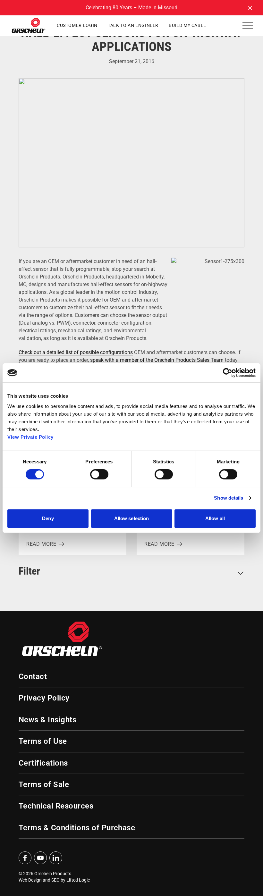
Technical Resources (56, 806)
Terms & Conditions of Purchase (77, 828)
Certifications (43, 763)
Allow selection (131, 518)
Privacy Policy (44, 698)
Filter (29, 571)
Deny (48, 518)
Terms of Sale (44, 784)
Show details (228, 498)
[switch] (99, 474)
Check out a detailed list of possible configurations (76, 352)
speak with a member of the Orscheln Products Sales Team (157, 360)
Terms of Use (43, 741)
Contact (33, 676)
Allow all (215, 518)
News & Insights (47, 720)
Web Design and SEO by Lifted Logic (54, 880)
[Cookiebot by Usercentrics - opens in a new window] (227, 372)
